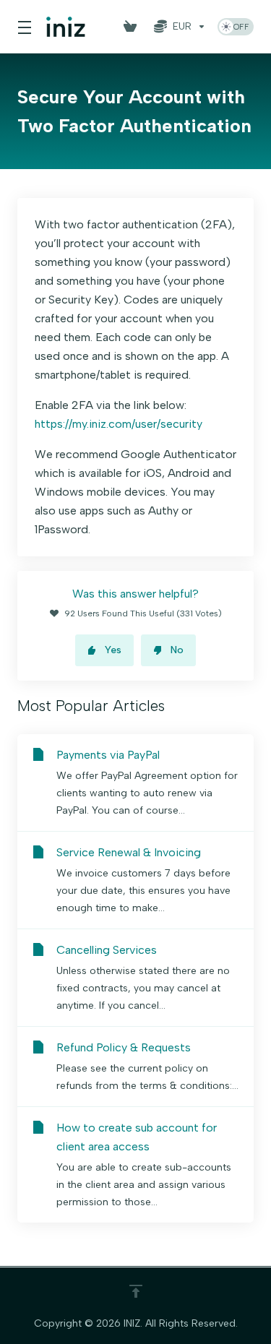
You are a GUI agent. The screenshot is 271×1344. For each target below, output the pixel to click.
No (177, 650)
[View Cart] (133, 27)
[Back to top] (136, 1291)
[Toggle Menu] (23, 26)
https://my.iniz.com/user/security (118, 424)
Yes (113, 650)
